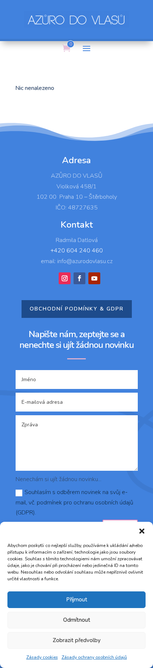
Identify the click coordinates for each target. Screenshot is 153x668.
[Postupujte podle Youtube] (94, 278)
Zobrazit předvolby (77, 640)
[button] (142, 531)
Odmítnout (76, 620)
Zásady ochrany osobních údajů (94, 657)
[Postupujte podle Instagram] (65, 278)
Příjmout (76, 599)
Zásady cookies (42, 657)
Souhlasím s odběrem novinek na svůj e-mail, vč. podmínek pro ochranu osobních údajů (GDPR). (74, 502)
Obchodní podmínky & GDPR (77, 308)
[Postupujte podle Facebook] (79, 278)
